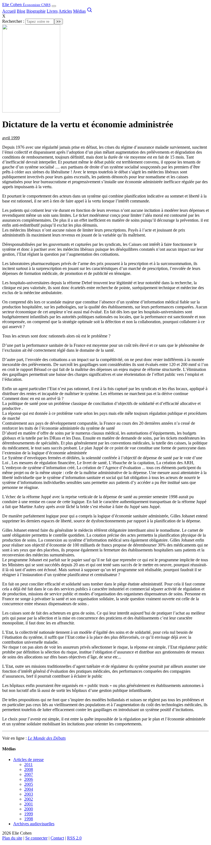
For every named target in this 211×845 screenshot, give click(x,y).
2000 (28, 809)
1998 (28, 818)
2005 (28, 784)
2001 (28, 804)
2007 (28, 774)
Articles (65, 11)
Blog (21, 11)
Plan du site (12, 838)
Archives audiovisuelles (33, 823)
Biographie (36, 11)
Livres (52, 11)
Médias (79, 11)
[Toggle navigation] (54, 6)
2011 (28, 764)
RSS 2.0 (74, 838)
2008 (28, 769)
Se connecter (36, 838)
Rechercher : (13, 21)
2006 (28, 779)
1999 (28, 814)
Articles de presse (28, 759)
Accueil (9, 11)
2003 (28, 794)
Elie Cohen (26, 4)
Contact (57, 838)
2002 (28, 799)
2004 (28, 789)
